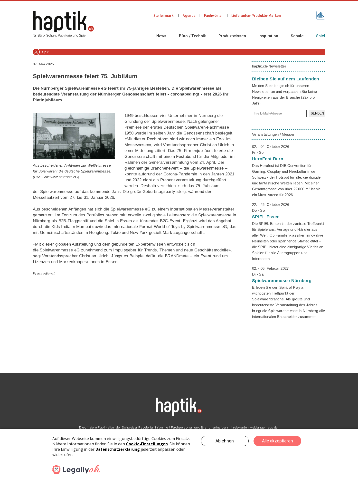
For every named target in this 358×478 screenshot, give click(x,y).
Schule (297, 36)
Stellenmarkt (164, 16)
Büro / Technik (192, 36)
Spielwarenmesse (281, 280)
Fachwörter (213, 16)
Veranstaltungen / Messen (273, 134)
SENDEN (317, 113)
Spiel (320, 36)
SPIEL (266, 216)
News (161, 36)
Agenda (189, 16)
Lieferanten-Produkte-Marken (256, 16)
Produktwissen (232, 36)
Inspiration (268, 36)
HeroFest (267, 158)
